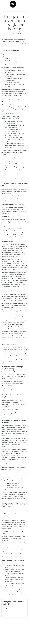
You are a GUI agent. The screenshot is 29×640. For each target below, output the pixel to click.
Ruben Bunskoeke (16, 32)
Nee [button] (7, 613)
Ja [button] (6, 608)
